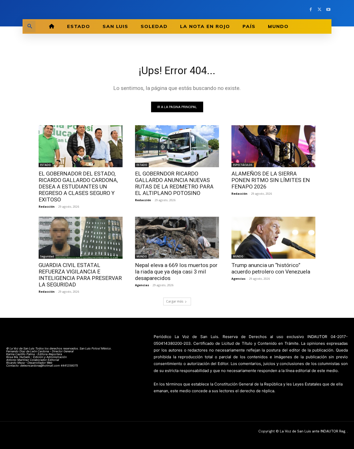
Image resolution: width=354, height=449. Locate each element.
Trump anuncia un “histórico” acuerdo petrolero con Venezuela (270, 268)
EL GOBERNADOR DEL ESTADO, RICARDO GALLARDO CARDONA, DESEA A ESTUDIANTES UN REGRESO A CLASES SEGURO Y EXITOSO (78, 187)
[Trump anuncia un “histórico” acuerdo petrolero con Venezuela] (273, 238)
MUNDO (142, 256)
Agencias (142, 285)
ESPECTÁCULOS (242, 165)
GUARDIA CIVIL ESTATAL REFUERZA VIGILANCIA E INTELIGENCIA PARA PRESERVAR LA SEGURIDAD (80, 275)
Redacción (47, 206)
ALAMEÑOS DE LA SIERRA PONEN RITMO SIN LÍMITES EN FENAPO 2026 (270, 180)
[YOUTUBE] (328, 9)
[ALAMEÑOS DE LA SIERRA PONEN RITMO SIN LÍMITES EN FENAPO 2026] (273, 146)
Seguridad (47, 256)
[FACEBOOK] (311, 9)
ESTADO (45, 165)
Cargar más (174, 301)
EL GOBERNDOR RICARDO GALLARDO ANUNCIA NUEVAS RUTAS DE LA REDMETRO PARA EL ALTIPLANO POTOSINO (174, 183)
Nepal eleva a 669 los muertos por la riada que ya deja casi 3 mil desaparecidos (176, 271)
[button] (30, 26)
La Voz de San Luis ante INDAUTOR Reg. (313, 431)
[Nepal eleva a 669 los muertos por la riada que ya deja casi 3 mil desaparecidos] (177, 238)
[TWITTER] (319, 9)
